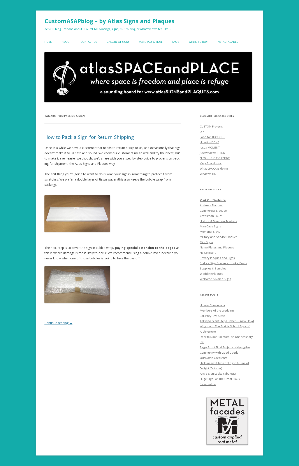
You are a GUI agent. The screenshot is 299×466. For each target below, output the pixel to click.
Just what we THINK (212, 153)
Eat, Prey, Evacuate (212, 316)
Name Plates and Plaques (217, 247)
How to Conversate (212, 305)
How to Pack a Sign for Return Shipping (89, 137)
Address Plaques (211, 205)
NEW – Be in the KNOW (215, 158)
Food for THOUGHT (212, 137)
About (66, 42)
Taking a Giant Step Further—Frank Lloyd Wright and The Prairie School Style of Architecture (227, 326)
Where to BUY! (198, 42)
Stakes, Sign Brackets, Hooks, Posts (223, 263)
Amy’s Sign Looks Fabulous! (218, 374)
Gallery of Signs (118, 42)
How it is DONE (209, 142)
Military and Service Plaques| (219, 237)
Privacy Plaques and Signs (217, 258)
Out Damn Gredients (213, 358)
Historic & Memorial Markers (218, 221)
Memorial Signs (210, 232)
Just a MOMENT (210, 147)
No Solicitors (208, 253)
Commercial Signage (213, 211)
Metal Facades (228, 42)
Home (48, 42)
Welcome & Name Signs (215, 279)
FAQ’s (175, 42)
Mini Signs (206, 242)
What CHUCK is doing (214, 168)
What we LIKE (208, 174)
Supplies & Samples (213, 268)
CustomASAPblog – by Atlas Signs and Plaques (109, 21)
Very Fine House (211, 163)
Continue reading (58, 323)
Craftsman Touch (211, 216)
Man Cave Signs (210, 226)
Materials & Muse (150, 42)
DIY (202, 132)
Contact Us (89, 42)
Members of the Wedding (217, 310)
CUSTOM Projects (211, 126)
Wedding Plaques (211, 274)
